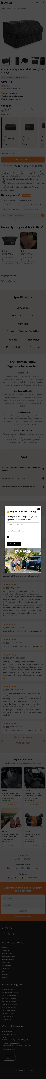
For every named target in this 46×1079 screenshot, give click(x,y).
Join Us (12, 544)
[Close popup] (38, 509)
